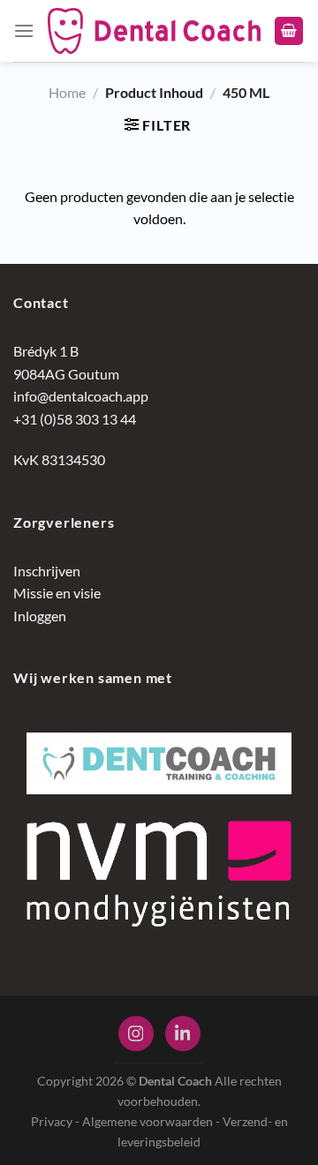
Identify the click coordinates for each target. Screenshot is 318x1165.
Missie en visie (57, 592)
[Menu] (23, 30)
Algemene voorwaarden (147, 1121)
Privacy (51, 1121)
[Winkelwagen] (289, 31)
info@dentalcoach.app (80, 395)
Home (67, 92)
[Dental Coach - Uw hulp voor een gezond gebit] (154, 31)
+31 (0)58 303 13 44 (74, 418)
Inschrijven (46, 570)
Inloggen (39, 615)
